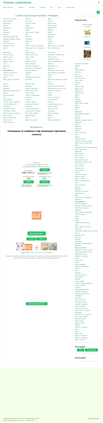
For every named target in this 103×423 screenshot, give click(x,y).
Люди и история (31, 61)
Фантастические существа (11, 113)
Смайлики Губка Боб (32, 104)
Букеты (50, 21)
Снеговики (29, 106)
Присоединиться (91, 350)
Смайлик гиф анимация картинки (15, 256)
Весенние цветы (31, 23)
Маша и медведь (31, 63)
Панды (50, 75)
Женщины (6, 41)
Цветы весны (7, 120)
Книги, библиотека (54, 48)
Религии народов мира (33, 95)
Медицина (6, 66)
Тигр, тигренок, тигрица (33, 111)
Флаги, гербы (7, 115)
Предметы (6, 88)
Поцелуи (6, 86)
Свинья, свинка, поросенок (11, 102)
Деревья (5, 34)
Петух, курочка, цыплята (11, 79)
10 (41, 252)
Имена (5, 48)
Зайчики (50, 41)
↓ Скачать (31, 239)
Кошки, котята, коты (32, 54)
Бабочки (28, 18)
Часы (27, 117)
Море (5, 68)
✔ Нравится (41, 239)
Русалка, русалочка (54, 97)
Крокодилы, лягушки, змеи (56, 54)
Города (5, 30)
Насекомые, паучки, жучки (56, 70)
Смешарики (7, 106)
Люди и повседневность (55, 61)
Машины (50, 63)
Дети (27, 34)
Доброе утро (7, 27)
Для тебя (28, 36)
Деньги (50, 32)
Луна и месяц (7, 59)
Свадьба (28, 99)
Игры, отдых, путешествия (56, 45)
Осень (27, 75)
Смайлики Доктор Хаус (55, 104)
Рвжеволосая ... (20, 420)
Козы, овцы (51, 52)
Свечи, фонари (52, 99)
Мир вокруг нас (53, 66)
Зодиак (50, 43)
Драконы (50, 36)
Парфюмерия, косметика (33, 77)
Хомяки (50, 115)
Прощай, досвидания (54, 90)
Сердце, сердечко (31, 102)
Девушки (50, 30)
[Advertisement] (36, 148)
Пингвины (29, 79)
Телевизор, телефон (9, 111)
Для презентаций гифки (10, 36)
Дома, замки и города (32, 32)
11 (43, 252)
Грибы (27, 30)
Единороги (29, 39)
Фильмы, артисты (53, 113)
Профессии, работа (31, 90)
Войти (80, 350)
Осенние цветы (8, 75)
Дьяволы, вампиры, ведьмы (11, 39)
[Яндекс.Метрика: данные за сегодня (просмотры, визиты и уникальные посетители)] (94, 419)
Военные (6, 25)
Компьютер (6, 52)
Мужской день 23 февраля (34, 68)
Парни (5, 77)
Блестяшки (29, 21)
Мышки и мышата (31, 70)
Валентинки (7, 23)
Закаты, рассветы (8, 43)
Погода (5, 84)
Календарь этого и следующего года (86, 147)
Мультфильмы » (36, 127)
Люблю (28, 59)
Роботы (50, 95)
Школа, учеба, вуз (8, 122)
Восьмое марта (52, 25)
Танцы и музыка (53, 108)
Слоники (50, 102)
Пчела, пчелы (30, 93)
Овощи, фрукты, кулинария (56, 72)
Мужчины (51, 68)
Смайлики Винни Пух (10, 104)
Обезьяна (28, 72)
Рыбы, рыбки (7, 99)
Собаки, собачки (53, 106)
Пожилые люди (30, 84)
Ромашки (28, 97)
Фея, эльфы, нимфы (32, 113)
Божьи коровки (8, 21)
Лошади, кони (52, 57)
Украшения (51, 111)
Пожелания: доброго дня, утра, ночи (86, 231)
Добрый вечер (52, 27)
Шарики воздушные (54, 120)
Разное (50, 93)
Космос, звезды (8, 54)
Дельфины (6, 32)
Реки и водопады (8, 95)
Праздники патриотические (56, 86)
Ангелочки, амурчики (10, 18)
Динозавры (51, 34)
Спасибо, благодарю (32, 108)
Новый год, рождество (10, 72)
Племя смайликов (17, 2)
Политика (51, 84)
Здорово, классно (8, 45)
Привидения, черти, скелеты (57, 88)
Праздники (29, 86)
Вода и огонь (52, 23)
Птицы (5, 93)
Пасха (50, 77)
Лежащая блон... (30, 420)
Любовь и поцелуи (53, 59)
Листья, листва (8, 57)
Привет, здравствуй (32, 88)
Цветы (50, 117)
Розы (4, 97)
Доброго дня (29, 27)
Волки (27, 25)
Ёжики (50, 39)
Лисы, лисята (30, 57)
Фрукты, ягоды (30, 115)
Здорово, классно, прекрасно (35, 45)
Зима (27, 43)
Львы (5, 63)
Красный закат (11, 420)
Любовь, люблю (8, 61)
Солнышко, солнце (9, 108)
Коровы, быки (30, 52)
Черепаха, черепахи (9, 117)
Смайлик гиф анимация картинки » (31, 15)
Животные (29, 41)
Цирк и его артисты (32, 120)
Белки (50, 18)
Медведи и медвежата (32, 66)
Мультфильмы (8, 70)
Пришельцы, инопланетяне (11, 90)
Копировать (45, 170)
